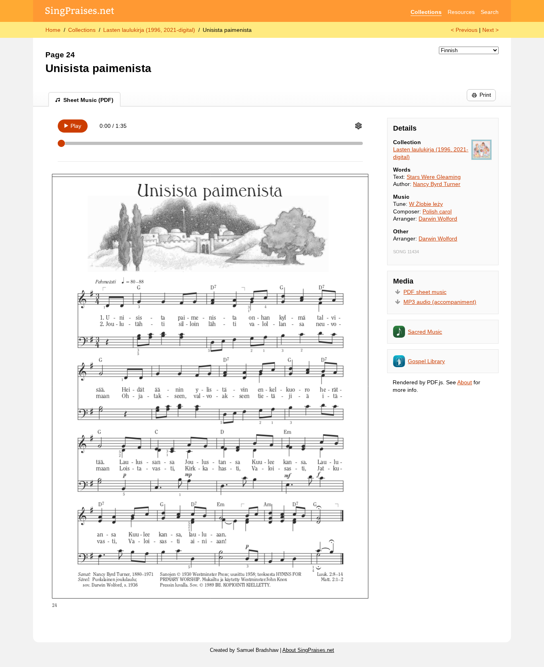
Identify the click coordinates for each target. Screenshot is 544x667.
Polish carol (437, 211)
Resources (461, 12)
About (464, 382)
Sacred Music (425, 332)
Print (485, 95)
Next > (490, 30)
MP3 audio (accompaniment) (439, 302)
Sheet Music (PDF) (88, 100)
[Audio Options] (358, 126)
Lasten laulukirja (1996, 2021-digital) (149, 30)
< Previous (464, 30)
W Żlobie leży (426, 204)
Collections (426, 12)
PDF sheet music (424, 292)
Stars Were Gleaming (434, 177)
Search (490, 12)
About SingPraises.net (308, 650)
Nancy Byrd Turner (436, 184)
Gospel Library (426, 361)
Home (53, 30)
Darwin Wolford (438, 218)
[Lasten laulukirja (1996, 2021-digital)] (481, 149)
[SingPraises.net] (79, 12)
